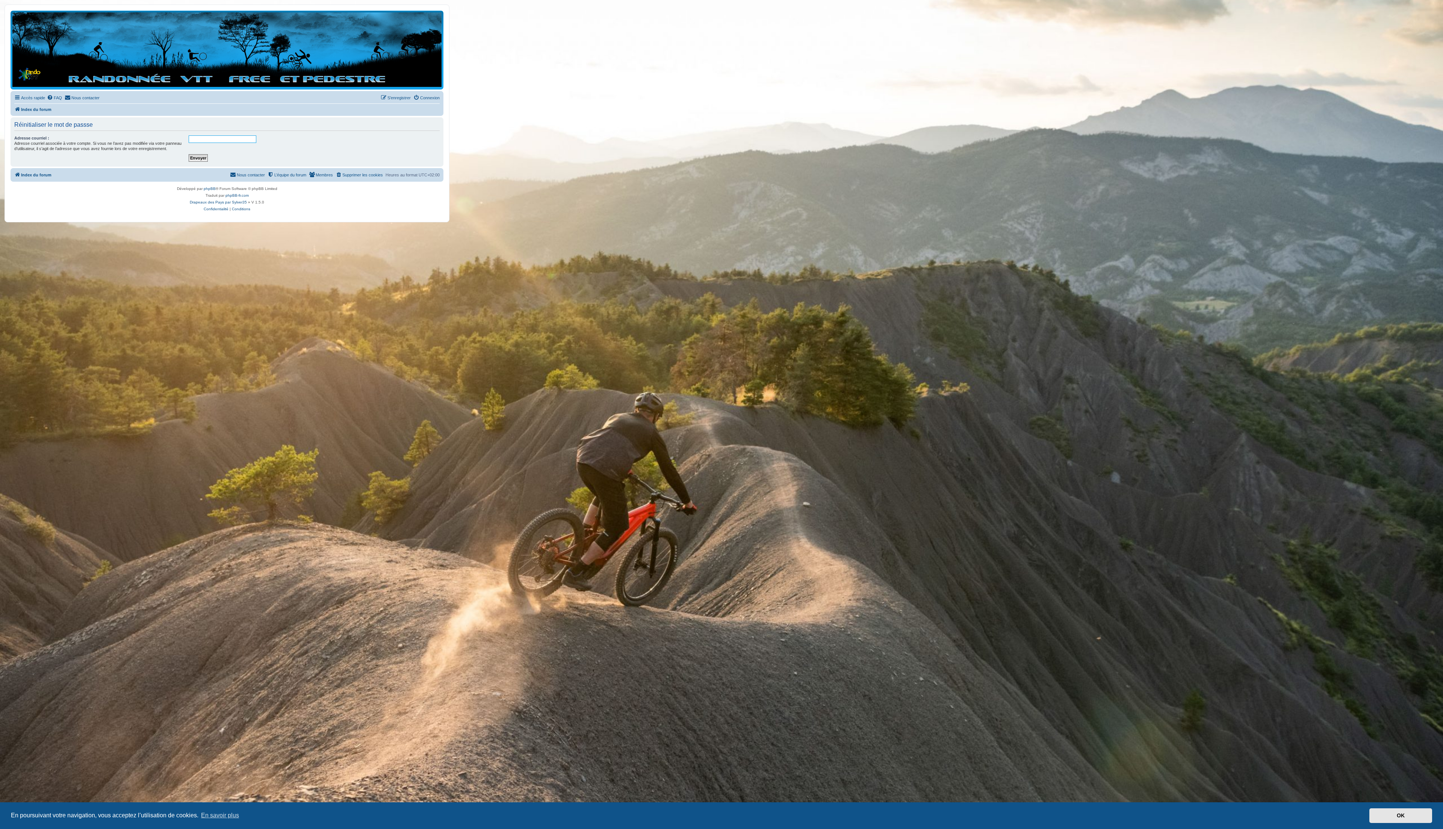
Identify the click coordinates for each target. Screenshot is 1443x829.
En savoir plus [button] (220, 815)
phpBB (210, 189)
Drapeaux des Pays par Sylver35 (218, 202)
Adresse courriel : (31, 138)
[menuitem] (54, 97)
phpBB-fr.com (237, 195)
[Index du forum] (227, 49)
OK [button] (1401, 815)
